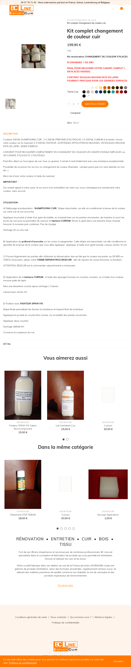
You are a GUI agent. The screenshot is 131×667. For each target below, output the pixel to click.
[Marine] (100, 91)
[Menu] (4, 10)
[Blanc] (84, 87)
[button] (63, 439)
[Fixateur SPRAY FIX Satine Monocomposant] (23, 395)
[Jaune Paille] (100, 87)
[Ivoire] (96, 87)
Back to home (121, 21)
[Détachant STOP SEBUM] (23, 484)
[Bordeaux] (125, 91)
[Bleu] (96, 91)
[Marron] (113, 87)
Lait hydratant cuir (65, 425)
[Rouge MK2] (117, 91)
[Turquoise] (113, 91)
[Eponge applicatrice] (108, 484)
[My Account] (126, 10)
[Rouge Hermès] (121, 91)
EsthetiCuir (23, 422)
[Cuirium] (108, 395)
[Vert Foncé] (109, 91)
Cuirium (108, 425)
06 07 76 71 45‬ (28, 2)
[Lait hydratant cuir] (65, 395)
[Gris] (125, 87)
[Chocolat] (121, 87)
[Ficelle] (92, 91)
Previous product (117, 21)
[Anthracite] (84, 91)
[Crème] (92, 87)
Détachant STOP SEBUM (23, 514)
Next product (125, 21)
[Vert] (104, 91)
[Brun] (117, 87)
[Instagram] (9, 617)
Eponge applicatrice (108, 514)
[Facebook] (3, 617)
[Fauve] (109, 87)
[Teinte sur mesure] (88, 96)
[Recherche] (114, 10)
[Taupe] (88, 91)
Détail (7, 343)
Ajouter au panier (95, 104)
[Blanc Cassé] (88, 87)
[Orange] (104, 87)
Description (10, 133)
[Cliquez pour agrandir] (9, 88)
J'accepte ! (119, 661)
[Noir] (84, 96)
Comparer (75, 112)
